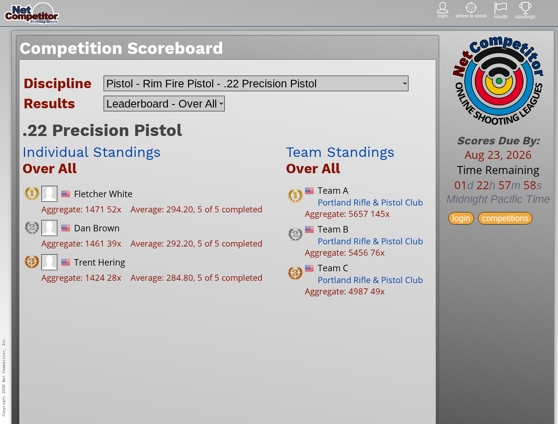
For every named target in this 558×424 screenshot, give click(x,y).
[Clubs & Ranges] (471, 11)
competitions (505, 218)
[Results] (501, 12)
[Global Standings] (525, 12)
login (461, 218)
